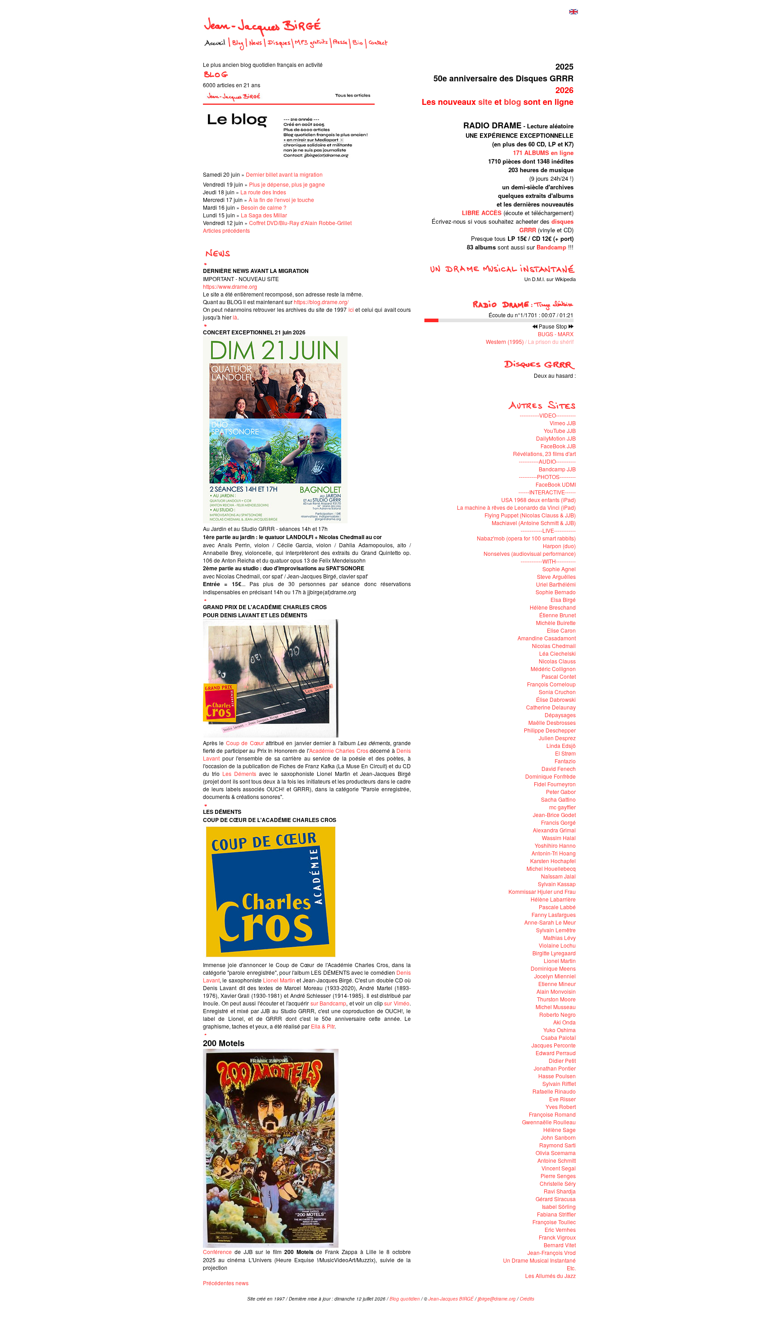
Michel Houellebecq (551, 868)
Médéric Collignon (553, 668)
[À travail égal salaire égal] (466, 383)
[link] (279, 980)
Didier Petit (562, 1060)
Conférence (217, 1251)
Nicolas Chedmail (554, 645)
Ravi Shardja (560, 1191)
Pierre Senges (558, 1175)
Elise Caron (561, 630)
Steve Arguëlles (556, 576)
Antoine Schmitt (556, 1160)
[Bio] (357, 48)
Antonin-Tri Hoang (554, 853)
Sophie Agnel (559, 569)
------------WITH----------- (548, 561)
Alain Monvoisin (556, 991)
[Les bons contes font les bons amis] (539, 383)
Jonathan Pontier (555, 1068)
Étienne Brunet (557, 615)
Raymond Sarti (557, 1145)
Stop (561, 326)
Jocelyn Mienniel (555, 976)
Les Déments (239, 773)
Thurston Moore (556, 999)
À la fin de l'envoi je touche (281, 199)
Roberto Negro (557, 1014)
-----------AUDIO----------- (547, 461)
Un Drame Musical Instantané (539, 1260)
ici (351, 309)
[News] (256, 48)
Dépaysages (560, 715)
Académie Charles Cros (338, 750)
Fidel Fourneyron (555, 784)
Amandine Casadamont (547, 638)
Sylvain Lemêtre (556, 930)
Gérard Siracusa (556, 1199)
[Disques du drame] (539, 367)
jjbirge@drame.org (497, 1299)
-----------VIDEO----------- (548, 415)
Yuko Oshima (559, 1029)
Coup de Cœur (245, 743)
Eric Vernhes (560, 1229)
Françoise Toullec (554, 1222)
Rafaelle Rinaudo (554, 1091)
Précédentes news (226, 1283)
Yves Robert (561, 1106)
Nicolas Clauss (557, 661)
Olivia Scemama (556, 1152)
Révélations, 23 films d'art (544, 453)
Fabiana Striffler (556, 1214)
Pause (547, 326)
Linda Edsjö (561, 745)
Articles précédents (226, 230)
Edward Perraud (556, 1053)
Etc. (571, 1268)
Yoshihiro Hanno (555, 845)
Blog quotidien (405, 1299)
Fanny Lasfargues (554, 914)
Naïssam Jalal (558, 876)
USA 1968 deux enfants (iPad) (538, 499)
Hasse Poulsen (557, 1076)
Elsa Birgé (563, 599)
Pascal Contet (558, 676)
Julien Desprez (557, 738)
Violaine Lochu (557, 945)
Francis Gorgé (558, 822)
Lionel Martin (560, 960)
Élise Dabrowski (556, 699)
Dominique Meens (553, 968)
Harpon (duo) (559, 546)
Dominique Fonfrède (550, 776)
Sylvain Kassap (557, 884)
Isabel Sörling (559, 1206)
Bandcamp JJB (557, 469)
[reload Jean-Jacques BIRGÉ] (264, 32)
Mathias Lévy (559, 937)
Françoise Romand (552, 1114)
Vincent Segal (558, 1168)
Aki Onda (564, 1022)
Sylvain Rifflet (559, 1083)
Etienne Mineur (557, 983)
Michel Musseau (556, 1006)
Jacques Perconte (554, 1045)
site (485, 102)
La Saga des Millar (264, 215)
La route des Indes (263, 192)
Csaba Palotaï (558, 1037)
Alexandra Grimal (554, 830)
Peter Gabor (561, 791)
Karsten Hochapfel (553, 860)
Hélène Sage (559, 1129)
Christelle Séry (558, 1183)
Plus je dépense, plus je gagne (287, 184)
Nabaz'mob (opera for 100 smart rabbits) (526, 538)
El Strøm (565, 753)
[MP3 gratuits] (311, 48)
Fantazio (565, 761)
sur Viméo (396, 1003)
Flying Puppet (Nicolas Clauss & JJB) (530, 515)
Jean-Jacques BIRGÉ (451, 1299)
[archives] (217, 255)
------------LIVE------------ (548, 530)
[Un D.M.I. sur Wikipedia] (498, 271)
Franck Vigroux (557, 1237)
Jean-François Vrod (551, 1252)
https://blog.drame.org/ (321, 301)
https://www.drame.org (230, 286)
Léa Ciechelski (557, 653)
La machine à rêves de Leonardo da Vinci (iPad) (516, 507)
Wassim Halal (559, 837)
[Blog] (238, 48)
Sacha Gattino (558, 799)
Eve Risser (562, 1099)
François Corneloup (551, 684)
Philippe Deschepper (550, 730)
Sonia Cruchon (557, 691)
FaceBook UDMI (556, 484)
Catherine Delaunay (551, 707)
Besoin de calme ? (264, 207)
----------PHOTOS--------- (547, 476)
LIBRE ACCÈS (482, 212)
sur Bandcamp (329, 1003)
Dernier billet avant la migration (284, 174)
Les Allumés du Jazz (550, 1275)
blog (512, 102)
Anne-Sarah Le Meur (550, 922)
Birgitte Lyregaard (554, 953)
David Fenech (558, 768)
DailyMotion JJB (556, 438)
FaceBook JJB (558, 446)
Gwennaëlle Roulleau (549, 1122)
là (235, 317)
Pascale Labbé (557, 907)
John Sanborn (558, 1137)
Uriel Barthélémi (556, 584)
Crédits (527, 1299)
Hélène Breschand (553, 607)
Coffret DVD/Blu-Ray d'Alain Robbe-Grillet (300, 222)
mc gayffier (562, 807)
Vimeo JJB (563, 423)
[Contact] (378, 48)
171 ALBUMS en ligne (543, 152)
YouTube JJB (560, 430)
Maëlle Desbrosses (552, 722)
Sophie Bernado (556, 592)
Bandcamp (551, 247)
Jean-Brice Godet (554, 814)
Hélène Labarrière (553, 899)
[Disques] (279, 48)
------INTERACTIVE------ (547, 492)
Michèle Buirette (556, 622)
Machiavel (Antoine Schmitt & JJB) (534, 522)
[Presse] (340, 48)
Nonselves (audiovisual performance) (530, 553)
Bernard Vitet (560, 1245)
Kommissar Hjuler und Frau (542, 891)
